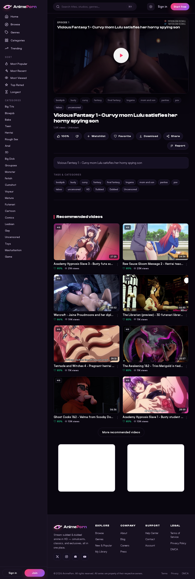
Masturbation (13, 250)
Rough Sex (11, 139)
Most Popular (18, 63)
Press (123, 551)
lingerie (131, 100)
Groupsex (11, 165)
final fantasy (114, 100)
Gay (7, 230)
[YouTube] (84, 556)
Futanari (10, 204)
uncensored (74, 107)
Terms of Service (175, 534)
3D (6, 152)
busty (73, 100)
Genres (15, 32)
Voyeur (9, 191)
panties (165, 100)
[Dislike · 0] (77, 136)
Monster (10, 171)
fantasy (98, 100)
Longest (15, 92)
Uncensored (12, 237)
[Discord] (75, 556)
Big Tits (9, 106)
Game (8, 256)
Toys (8, 243)
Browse (15, 24)
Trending (16, 48)
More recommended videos (121, 432)
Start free (180, 6)
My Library (101, 551)
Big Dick (10, 158)
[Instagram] (66, 556)
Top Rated (17, 84)
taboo (59, 107)
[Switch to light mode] (150, 6)
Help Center (151, 533)
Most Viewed (18, 77)
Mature (9, 197)
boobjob (60, 100)
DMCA (174, 549)
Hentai (9, 132)
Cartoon (10, 210)
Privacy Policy (178, 543)
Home (14, 16)
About (123, 533)
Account (150, 545)
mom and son (148, 100)
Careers (124, 545)
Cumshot (10, 184)
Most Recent (18, 70)
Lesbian (9, 224)
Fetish (8, 178)
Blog (122, 539)
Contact (150, 539)
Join (34, 572)
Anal (7, 145)
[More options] (117, 264)
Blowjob (9, 113)
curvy (85, 100)
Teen (8, 126)
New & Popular (103, 545)
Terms (164, 573)
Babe (8, 119)
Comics (9, 217)
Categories (18, 40)
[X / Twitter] (57, 556)
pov (177, 100)
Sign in (13, 572)
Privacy (174, 573)
